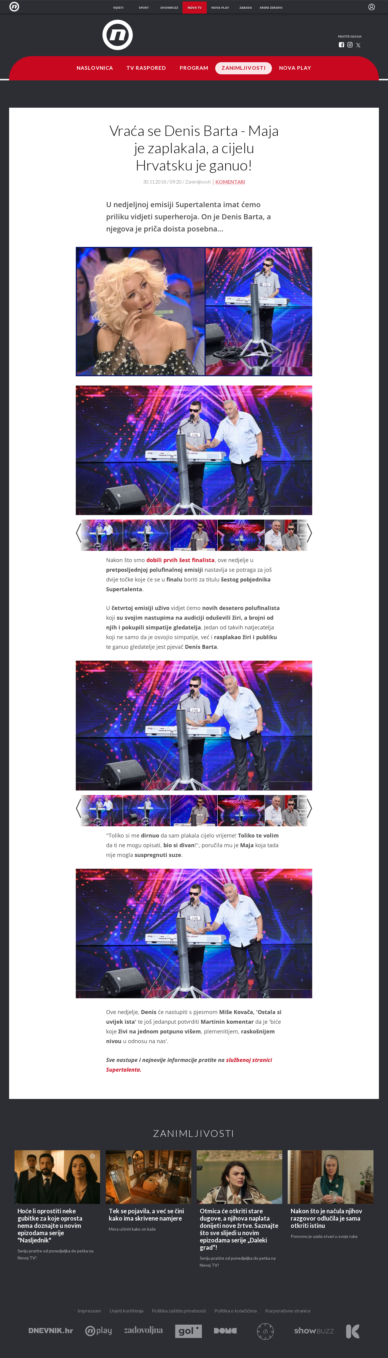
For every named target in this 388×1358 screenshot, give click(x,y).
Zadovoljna (143, 1331)
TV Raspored (146, 68)
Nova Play (295, 68)
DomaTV (225, 1331)
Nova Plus (98, 1331)
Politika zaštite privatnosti (179, 1311)
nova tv (195, 7)
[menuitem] (371, 7)
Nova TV (16, 7)
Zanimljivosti (244, 68)
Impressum (89, 1311)
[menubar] (371, 7)
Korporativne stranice (288, 1311)
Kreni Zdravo (353, 1331)
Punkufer (265, 1331)
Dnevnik (51, 1331)
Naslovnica (95, 68)
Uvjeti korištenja (126, 1311)
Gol (188, 1331)
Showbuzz (314, 1331)
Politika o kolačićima (235, 1311)
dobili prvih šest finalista (180, 560)
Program (194, 68)
